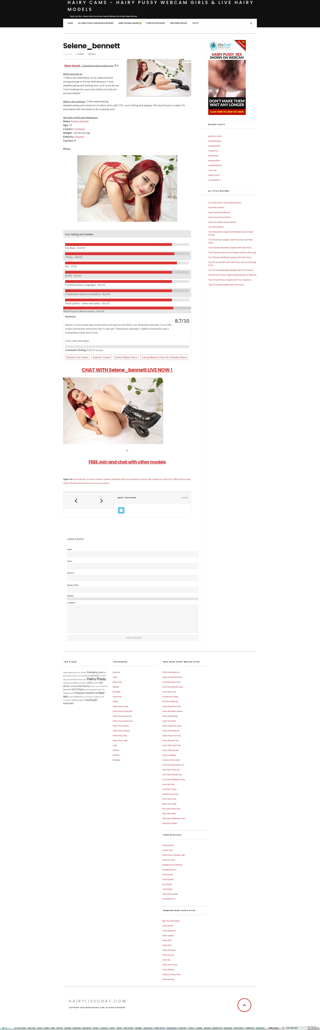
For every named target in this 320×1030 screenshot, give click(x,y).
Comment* (71, 603)
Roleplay (73, 483)
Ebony (115, 701)
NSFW (175, 479)
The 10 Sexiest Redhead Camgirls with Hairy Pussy (230, 257)
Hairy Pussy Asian (120, 706)
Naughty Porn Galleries (172, 864)
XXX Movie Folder (170, 894)
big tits (82, 700)
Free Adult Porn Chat (171, 682)
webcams (106, 483)
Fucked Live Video (170, 696)
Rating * (70, 595)
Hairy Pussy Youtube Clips (173, 855)
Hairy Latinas (168, 935)
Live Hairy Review (216, 227)
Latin (115, 745)
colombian (85, 675)
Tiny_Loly (212, 170)
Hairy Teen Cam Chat (171, 745)
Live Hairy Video (169, 789)
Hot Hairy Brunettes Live (173, 765)
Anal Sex (116, 672)
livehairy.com (157, 479)
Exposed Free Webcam (172, 677)
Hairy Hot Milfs (169, 721)
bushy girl (81, 479)
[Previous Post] (76, 500)
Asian (115, 677)
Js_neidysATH (214, 180)
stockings (67, 700)
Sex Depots (167, 884)
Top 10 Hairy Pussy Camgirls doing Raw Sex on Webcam (232, 275)
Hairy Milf (166, 940)
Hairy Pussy (126, 479)
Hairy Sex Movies (170, 964)
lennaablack (213, 155)
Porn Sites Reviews (155, 23)
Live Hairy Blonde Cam (172, 774)
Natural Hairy (168, 979)
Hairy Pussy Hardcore (122, 716)
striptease (67, 683)
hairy (81, 689)
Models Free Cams (170, 794)
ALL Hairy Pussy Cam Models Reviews (96, 23)
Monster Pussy (168, 860)
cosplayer (107, 479)
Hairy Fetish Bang (170, 716)
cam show (90, 479)
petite (188, 479)
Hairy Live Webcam (170, 730)
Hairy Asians (167, 925)
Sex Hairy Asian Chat (171, 808)
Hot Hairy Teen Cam (171, 769)
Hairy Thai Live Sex (170, 750)
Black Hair (117, 682)
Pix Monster (167, 874)
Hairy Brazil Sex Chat (171, 706)
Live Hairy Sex (168, 784)
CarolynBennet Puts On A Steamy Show (164, 357)
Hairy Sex (166, 960)
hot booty (143, 479)
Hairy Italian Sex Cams (172, 726)
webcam (104, 686)
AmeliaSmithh (214, 146)
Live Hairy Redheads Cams (173, 779)
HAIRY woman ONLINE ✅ (129, 23)
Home (70, 23)
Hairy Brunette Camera (172, 711)
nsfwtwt (182, 479)
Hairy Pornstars (169, 950)
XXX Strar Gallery (169, 823)
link (317, 991)
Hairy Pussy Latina (121, 726)
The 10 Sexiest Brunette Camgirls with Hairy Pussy (230, 247)
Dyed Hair (117, 696)
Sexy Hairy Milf (169, 813)
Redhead (116, 760)
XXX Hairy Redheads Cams (173, 818)
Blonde (116, 687)
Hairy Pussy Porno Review (219, 217)
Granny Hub (167, 850)
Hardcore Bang (169, 755)
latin (149, 479)
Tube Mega (167, 889)
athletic (95, 683)
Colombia (79, 128)
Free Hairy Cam (169, 691)
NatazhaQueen (214, 141)
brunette (85, 697)
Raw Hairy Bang (169, 803)
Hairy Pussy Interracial (122, 721)
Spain (65, 672)
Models (92, 54)
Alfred (81, 54)
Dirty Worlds (168, 845)
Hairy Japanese (169, 930)
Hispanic (79, 136)
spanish (71, 697)
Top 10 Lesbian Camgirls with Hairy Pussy (226, 284)
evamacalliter (214, 160)
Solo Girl (67, 689)
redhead (66, 483)
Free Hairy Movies (178, 23)
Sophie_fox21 (214, 175)
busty (92, 697)
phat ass (76, 676)
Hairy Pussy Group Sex (122, 711)
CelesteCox (213, 150)
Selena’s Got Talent (77, 357)
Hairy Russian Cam (170, 740)
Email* (69, 561)
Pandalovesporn (169, 869)
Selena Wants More (126, 357)
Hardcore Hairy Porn (171, 974)
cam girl (103, 676)
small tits (101, 689)
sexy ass (94, 483)
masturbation (90, 689)
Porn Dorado (168, 879)
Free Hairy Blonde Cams (172, 687)
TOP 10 (195, 23)
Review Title (72, 585)
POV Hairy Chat (169, 799)
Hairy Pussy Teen (120, 740)
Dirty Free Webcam (170, 672)
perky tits (76, 672)
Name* (69, 549)
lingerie (78, 696)
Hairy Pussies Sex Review (219, 212)
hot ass (73, 679)
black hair (82, 679)
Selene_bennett (72, 65)
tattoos (74, 700)
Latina (75, 682)
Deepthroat (116, 479)
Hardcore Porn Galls (171, 760)
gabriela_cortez (215, 136)
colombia (98, 479)
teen (99, 483)
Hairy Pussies (168, 955)
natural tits (168, 479)
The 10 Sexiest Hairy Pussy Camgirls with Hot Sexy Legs (232, 252)
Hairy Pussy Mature (121, 730)
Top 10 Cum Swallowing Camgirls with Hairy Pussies (230, 270)
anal (127, 105)
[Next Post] (101, 500)
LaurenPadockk (215, 165)
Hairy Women (168, 969)
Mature (116, 750)
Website (70, 573)
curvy (98, 686)
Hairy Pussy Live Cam (171, 735)
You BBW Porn (168, 899)
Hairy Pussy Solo (120, 735)
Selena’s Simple (101, 357)
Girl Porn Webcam (170, 701)
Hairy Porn (167, 945)
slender (84, 672)
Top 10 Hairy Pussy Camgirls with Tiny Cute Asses (229, 279)
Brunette (116, 691)
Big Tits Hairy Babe (171, 921)
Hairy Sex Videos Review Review (222, 222)
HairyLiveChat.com (98, 1001)
